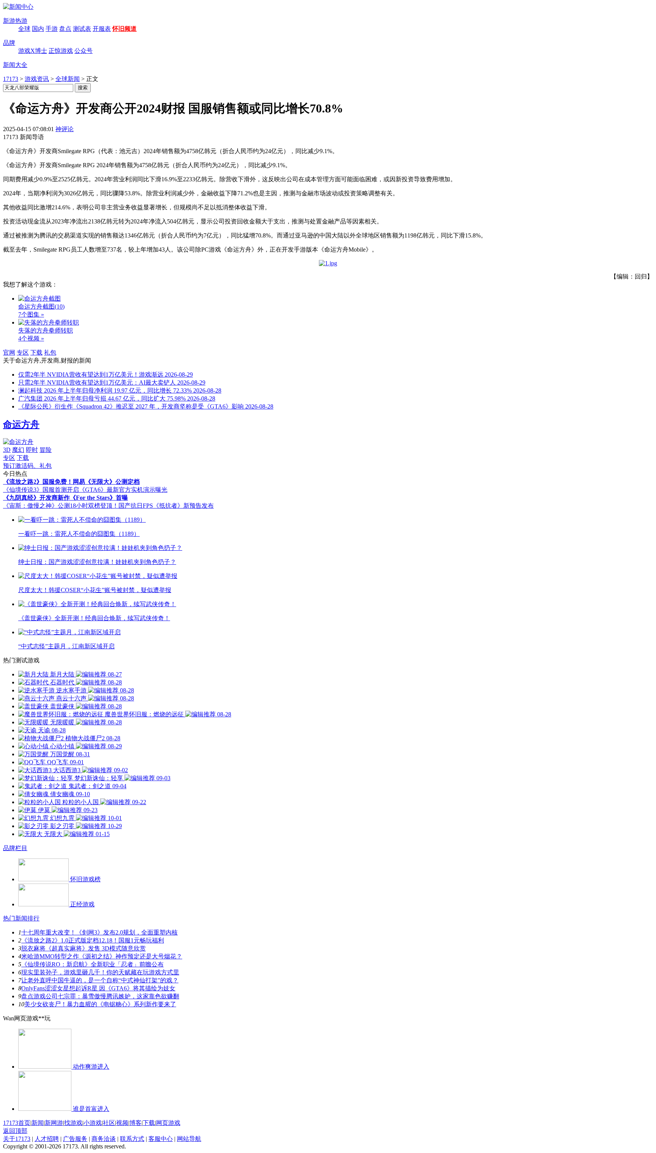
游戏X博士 (32, 51)
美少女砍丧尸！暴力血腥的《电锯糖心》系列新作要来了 (100, 1004)
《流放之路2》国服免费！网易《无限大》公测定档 (71, 481)
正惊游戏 (61, 51)
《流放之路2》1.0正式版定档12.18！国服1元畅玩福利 (92, 940)
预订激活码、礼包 (27, 465)
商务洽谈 (103, 1139)
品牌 (9, 43)
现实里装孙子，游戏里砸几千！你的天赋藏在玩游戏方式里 (100, 972)
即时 (32, 450)
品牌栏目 (15, 848)
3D (7, 450)
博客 (135, 1123)
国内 (38, 28)
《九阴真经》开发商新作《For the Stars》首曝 (65, 497)
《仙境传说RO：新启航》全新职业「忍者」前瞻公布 (92, 964)
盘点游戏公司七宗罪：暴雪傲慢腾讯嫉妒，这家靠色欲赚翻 (100, 996)
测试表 (82, 28)
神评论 (64, 129)
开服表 (102, 28)
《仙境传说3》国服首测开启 (41, 489)
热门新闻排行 (21, 918)
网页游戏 (168, 1123)
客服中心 (160, 1139)
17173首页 (16, 1123)
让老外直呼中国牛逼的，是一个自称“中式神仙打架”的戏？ (99, 980)
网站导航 (189, 1139)
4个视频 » (31, 338)
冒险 (45, 450)
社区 (109, 1123)
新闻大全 (15, 65)
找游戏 (73, 1123)
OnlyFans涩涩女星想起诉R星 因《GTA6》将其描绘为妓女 (98, 988)
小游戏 (93, 1123)
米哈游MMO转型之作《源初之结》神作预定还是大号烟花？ (101, 956)
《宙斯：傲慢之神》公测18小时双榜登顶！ (60, 505)
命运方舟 (21, 424)
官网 (9, 352)
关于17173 (16, 1139)
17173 (10, 79)
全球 (24, 28)
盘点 (65, 28)
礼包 (50, 352)
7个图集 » (31, 314)
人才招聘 (47, 1139)
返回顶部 (15, 1131)
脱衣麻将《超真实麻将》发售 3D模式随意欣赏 (83, 948)
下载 (36, 352)
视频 (122, 1123)
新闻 (38, 1123)
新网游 (54, 1123)
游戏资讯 (37, 79)
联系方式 (132, 1139)
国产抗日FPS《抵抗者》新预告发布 (166, 505)
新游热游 (15, 20)
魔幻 (18, 450)
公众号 (83, 51)
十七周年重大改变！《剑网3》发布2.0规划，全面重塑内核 (99, 932)
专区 (23, 352)
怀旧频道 (124, 28)
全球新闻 (67, 79)
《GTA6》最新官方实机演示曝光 (123, 489)
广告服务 (75, 1139)
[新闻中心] (18, 6)
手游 (52, 28)
